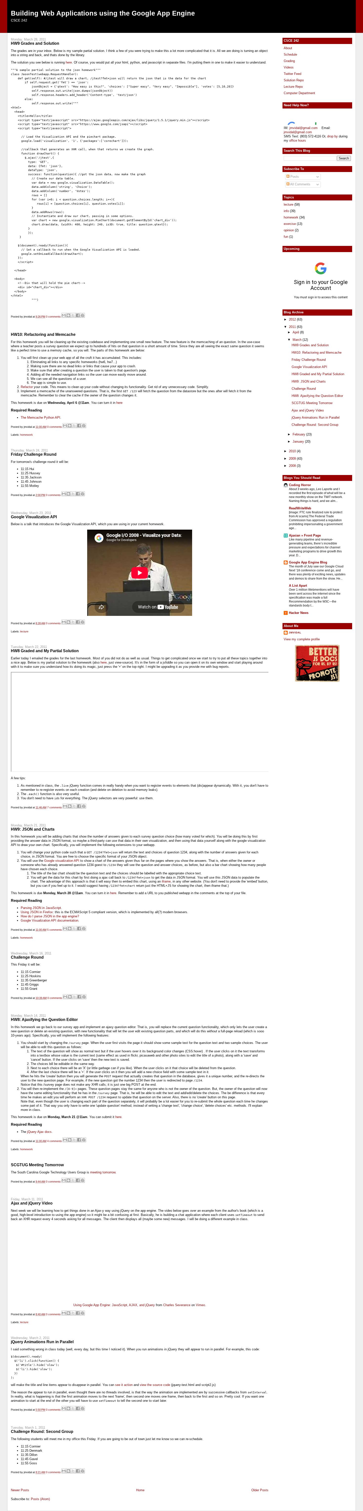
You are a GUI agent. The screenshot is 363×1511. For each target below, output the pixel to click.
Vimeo (200, 1305)
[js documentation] (317, 681)
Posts (294, 176)
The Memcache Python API (40, 417)
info (286, 211)
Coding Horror (300, 485)
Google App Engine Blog (308, 562)
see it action (124, 1385)
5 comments (54, 929)
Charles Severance (176, 1305)
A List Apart (298, 585)
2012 (293, 319)
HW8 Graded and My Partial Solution (45, 650)
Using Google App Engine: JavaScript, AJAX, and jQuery (114, 1305)
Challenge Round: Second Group (42, 1431)
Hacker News (298, 613)
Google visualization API (61, 861)
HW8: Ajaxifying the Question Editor (44, 1019)
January (299, 441)
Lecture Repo (293, 86)
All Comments (299, 184)
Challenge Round (27, 957)
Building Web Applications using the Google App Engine (103, 13)
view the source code (155, 1385)
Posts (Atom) (40, 1499)
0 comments (53, 316)
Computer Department (299, 93)
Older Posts (259, 1490)
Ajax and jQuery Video (32, 1203)
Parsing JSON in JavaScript (41, 908)
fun (286, 236)
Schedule (290, 54)
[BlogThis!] (68, 315)
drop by (332, 136)
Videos (289, 67)
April (296, 332)
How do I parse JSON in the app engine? (50, 916)
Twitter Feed (292, 74)
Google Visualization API (34, 517)
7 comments (54, 807)
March (297, 340)
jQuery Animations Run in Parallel (42, 1341)
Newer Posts (20, 1490)
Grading (289, 61)
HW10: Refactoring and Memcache (43, 334)
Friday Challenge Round (34, 454)
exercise (290, 224)
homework (26, 434)
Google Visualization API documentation (49, 920)
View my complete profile (302, 639)
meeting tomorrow (102, 1172)
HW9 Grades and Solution (35, 43)
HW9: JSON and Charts (33, 829)
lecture (24, 631)
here (69, 62)
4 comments (54, 1141)
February (299, 434)
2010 (293, 451)
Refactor (27, 387)
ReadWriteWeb (300, 508)
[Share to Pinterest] (82, 315)
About (288, 48)
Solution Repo (294, 80)
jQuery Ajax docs (39, 1132)
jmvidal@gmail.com (303, 128)
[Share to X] (73, 315)
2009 (293, 458)
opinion (289, 230)
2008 (293, 466)
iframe (166, 881)
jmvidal (295, 632)
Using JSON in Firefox (37, 912)
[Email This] (63, 315)
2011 (293, 327)
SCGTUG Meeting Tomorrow (37, 1165)
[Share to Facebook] (77, 315)
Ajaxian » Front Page (305, 535)
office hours (297, 140)
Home (140, 1490)
